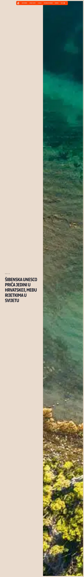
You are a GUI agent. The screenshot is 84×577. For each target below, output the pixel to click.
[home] (18, 3)
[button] (48, 3)
